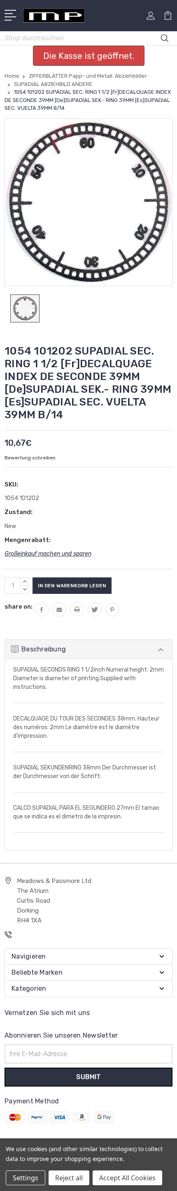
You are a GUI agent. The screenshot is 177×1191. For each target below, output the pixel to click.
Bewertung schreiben (30, 458)
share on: (19, 606)
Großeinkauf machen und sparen (48, 553)
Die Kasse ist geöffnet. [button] (88, 56)
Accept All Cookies (127, 1177)
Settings (25, 1177)
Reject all (69, 1177)
